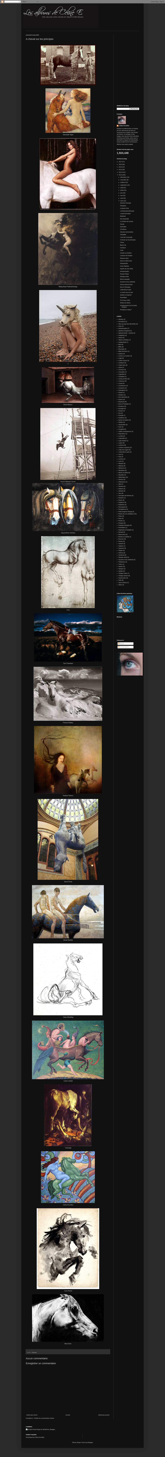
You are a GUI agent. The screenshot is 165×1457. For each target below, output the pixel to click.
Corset (120, 383)
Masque (120, 463)
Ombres (120, 489)
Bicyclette (121, 349)
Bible (120, 347)
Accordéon (121, 321)
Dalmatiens (121, 390)
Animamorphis (124, 271)
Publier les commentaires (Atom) (44, 1418)
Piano (120, 516)
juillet (122, 190)
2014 (120, 169)
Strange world (124, 276)
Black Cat (123, 245)
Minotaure (121, 470)
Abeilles (120, 319)
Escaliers (121, 406)
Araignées (121, 335)
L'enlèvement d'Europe (127, 211)
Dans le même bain (126, 261)
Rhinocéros (121, 534)
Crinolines (123, 229)
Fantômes (121, 418)
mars (122, 201)
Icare (119, 427)
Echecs (120, 399)
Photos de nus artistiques (126, 514)
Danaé (122, 224)
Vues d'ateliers (124, 266)
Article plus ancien (103, 1415)
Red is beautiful (125, 279)
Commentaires (124, 647)
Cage (120, 358)
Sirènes (120, 553)
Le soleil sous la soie (126, 292)
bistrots (120, 353)
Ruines (120, 541)
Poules (120, 521)
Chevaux (34, 1352)
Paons (120, 500)
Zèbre (120, 585)
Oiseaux (120, 486)
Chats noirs (121, 365)
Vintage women (123, 576)
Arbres (120, 337)
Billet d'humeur (123, 351)
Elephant (123, 216)
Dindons (121, 395)
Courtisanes (122, 385)
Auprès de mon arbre (126, 269)
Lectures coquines (124, 447)
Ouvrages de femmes (124, 495)
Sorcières (121, 555)
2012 (120, 175)
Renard (120, 532)
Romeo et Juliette (123, 537)
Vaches (120, 566)
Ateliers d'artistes (123, 340)
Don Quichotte (124, 219)
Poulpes (120, 523)
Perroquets (121, 507)
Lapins (120, 443)
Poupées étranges (124, 525)
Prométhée (123, 297)
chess (120, 367)
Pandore (121, 498)
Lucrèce (120, 459)
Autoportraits (124, 263)
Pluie (120, 518)
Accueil (68, 1415)
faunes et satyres (123, 420)
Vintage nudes (122, 573)
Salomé (120, 543)
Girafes (120, 422)
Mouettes (121, 475)
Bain (119, 344)
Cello (121, 250)
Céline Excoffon (124, 126)
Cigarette (121, 374)
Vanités (120, 571)
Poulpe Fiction (124, 274)
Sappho (120, 546)
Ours (119, 493)
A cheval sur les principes (128, 240)
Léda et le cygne (123, 450)
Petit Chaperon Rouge (125, 511)
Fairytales (123, 206)
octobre (122, 182)
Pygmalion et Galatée (125, 530)
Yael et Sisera (122, 582)
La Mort (120, 436)
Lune (120, 461)
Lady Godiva (122, 440)
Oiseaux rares (124, 258)
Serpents (121, 548)
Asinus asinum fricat (126, 284)
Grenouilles (121, 424)
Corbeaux (121, 381)
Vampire (120, 569)
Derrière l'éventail (125, 203)
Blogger (90, 1442)
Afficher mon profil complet (125, 144)
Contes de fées (123, 379)
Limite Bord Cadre (125, 290)
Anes (120, 326)
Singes (120, 550)
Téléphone (121, 562)
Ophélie (120, 491)
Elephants (121, 402)
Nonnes (120, 479)
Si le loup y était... (125, 300)
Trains (120, 564)
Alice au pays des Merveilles (127, 324)
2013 (120, 172)
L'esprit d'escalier (125, 213)
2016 (120, 164)
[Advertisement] (128, 68)
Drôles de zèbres (125, 303)
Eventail (120, 415)
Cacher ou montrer (126, 253)
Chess (122, 242)
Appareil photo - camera (125, 333)
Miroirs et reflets (123, 472)
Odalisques (121, 482)
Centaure (123, 248)
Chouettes (121, 372)
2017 (120, 162)
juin (121, 193)
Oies (119, 484)
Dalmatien (123, 227)
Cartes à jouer (122, 360)
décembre (123, 177)
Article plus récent (31, 1415)
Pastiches (121, 504)
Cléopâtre (123, 234)
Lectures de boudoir (126, 255)
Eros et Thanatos (125, 287)
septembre (123, 185)
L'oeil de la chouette (126, 237)
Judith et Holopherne (124, 431)
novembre (123, 180)
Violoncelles (122, 578)
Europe (120, 411)
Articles (121, 643)
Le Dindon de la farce (126, 221)
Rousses (121, 539)
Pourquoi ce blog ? (126, 309)
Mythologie (121, 477)
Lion (119, 454)
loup (119, 456)
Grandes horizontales (126, 232)
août (121, 187)
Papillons (121, 502)
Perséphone (122, 509)
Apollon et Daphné (126, 295)
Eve (119, 413)
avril (121, 198)
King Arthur (121, 434)
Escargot (121, 408)
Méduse (120, 466)
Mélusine (121, 468)
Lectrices (121, 445)
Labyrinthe (121, 438)
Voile (119, 580)
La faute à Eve (124, 208)
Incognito (121, 429)
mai (121, 195)
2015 (120, 167)
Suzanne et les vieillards (127, 282)
